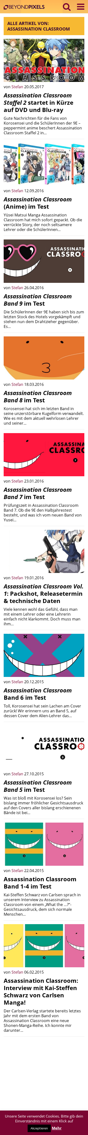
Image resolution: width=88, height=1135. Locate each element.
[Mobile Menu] (80, 6)
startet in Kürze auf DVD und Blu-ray (38, 102)
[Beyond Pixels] (25, 8)
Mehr (57, 1128)
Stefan (17, 86)
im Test (38, 299)
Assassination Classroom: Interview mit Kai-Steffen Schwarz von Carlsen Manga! (41, 991)
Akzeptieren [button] (39, 1128)
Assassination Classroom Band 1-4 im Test (40, 882)
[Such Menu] (67, 6)
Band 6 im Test (38, 693)
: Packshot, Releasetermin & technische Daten (44, 593)
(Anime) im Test (38, 202)
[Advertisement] (44, 1070)
